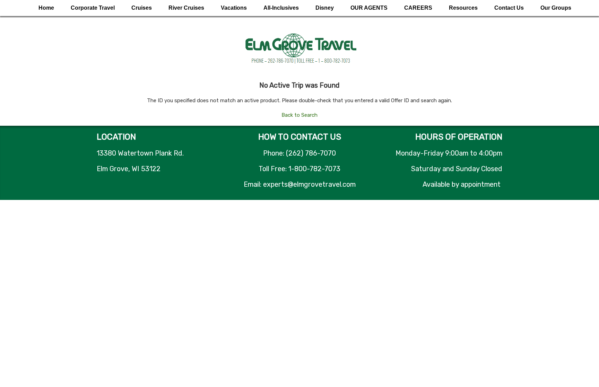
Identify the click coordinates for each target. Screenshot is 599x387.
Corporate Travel (93, 8)
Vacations (234, 8)
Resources (463, 8)
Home (46, 8)
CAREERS (418, 8)
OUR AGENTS (369, 8)
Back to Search (299, 115)
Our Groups (555, 8)
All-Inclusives (281, 8)
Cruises (141, 8)
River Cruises (186, 8)
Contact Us (509, 8)
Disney (324, 8)
